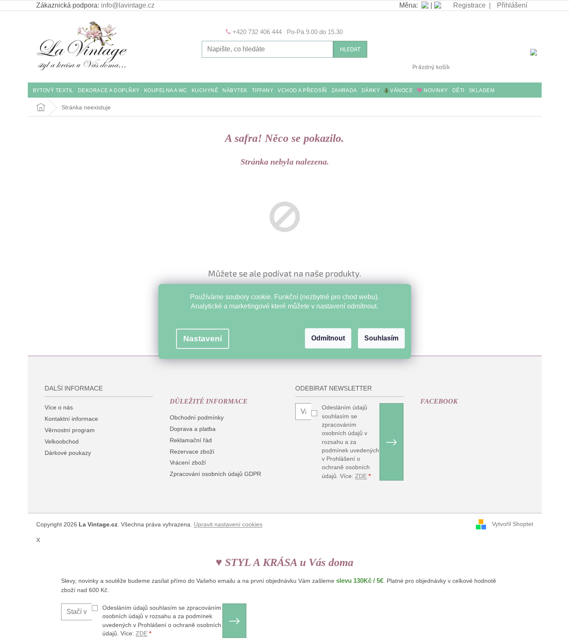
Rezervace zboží (192, 451)
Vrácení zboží (188, 462)
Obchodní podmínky (197, 417)
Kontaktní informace (71, 418)
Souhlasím (381, 338)
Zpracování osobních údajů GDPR (215, 473)
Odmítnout (328, 338)
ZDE (361, 476)
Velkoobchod (62, 441)
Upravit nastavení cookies (228, 524)
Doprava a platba (193, 428)
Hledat (350, 49)
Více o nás (59, 407)
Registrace (469, 5)
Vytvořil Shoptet (512, 524)
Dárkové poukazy (68, 452)
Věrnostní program (70, 430)
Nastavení (202, 338)
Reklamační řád (191, 440)
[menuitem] (53, 91)
